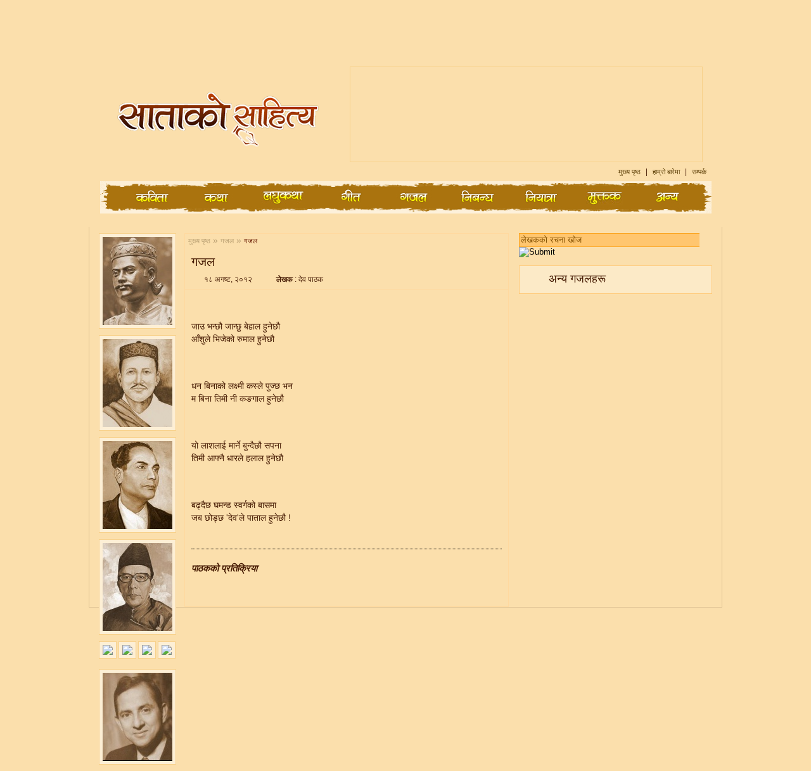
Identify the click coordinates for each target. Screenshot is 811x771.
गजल (227, 241)
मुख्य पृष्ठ (630, 171)
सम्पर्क (699, 171)
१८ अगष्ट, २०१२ (228, 279)
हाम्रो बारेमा (667, 171)
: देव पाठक (299, 279)
